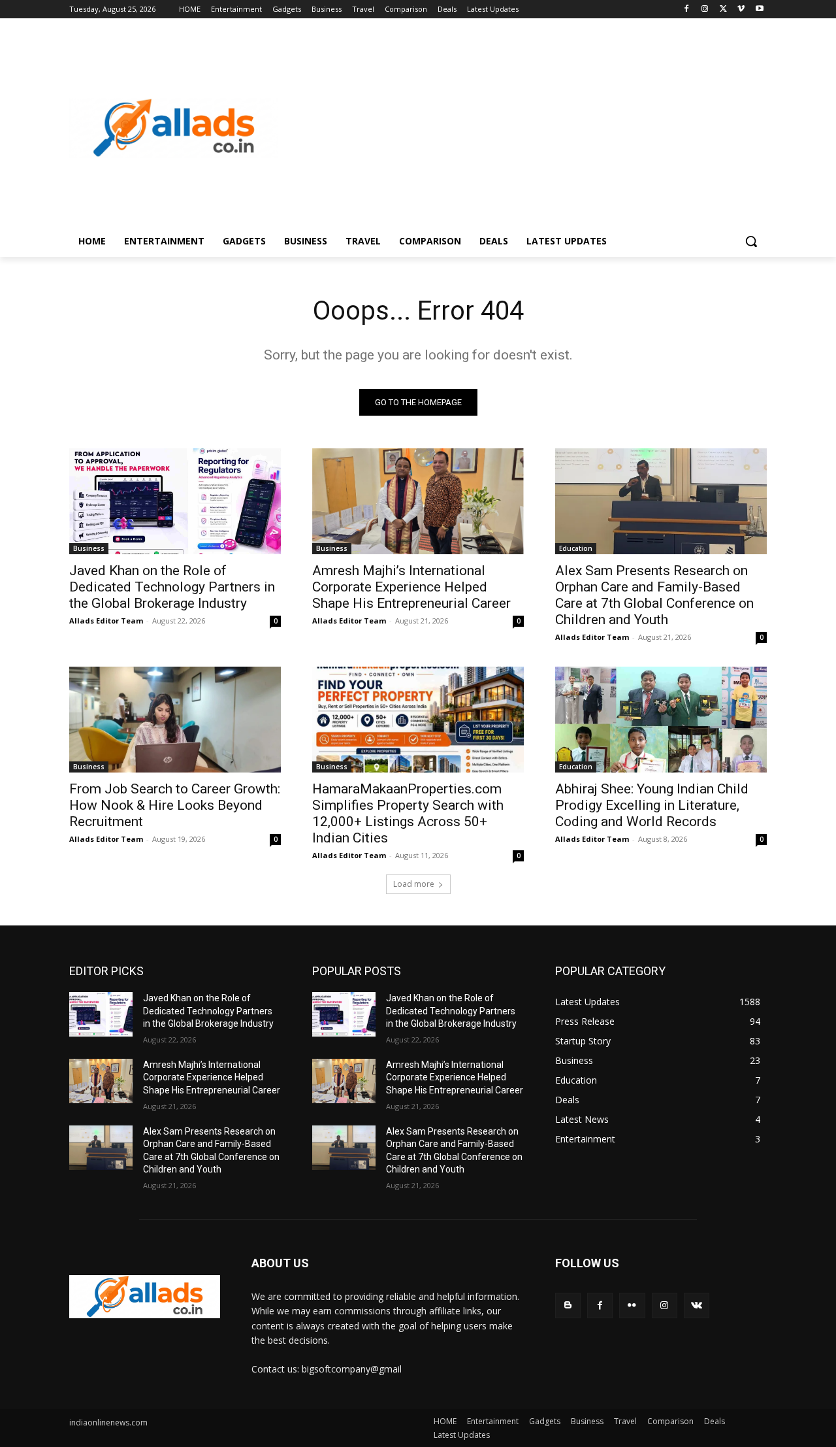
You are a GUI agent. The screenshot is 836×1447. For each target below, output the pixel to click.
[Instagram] (705, 9)
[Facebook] (686, 9)
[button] (751, 241)
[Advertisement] (522, 128)
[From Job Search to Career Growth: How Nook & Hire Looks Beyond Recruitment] (175, 720)
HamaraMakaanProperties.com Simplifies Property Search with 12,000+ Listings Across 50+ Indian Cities (408, 813)
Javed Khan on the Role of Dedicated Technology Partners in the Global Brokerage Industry (172, 587)
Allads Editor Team (106, 620)
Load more (413, 884)
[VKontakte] (696, 1305)
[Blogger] (568, 1305)
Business (88, 548)
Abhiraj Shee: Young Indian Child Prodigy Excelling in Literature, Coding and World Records (651, 805)
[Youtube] (759, 9)
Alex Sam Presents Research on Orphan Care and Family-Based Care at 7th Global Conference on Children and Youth (654, 595)
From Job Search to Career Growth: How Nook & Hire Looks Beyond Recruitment (174, 805)
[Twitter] (723, 9)
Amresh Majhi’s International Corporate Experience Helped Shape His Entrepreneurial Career (411, 587)
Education (575, 548)
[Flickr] (632, 1305)
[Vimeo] (740, 9)
